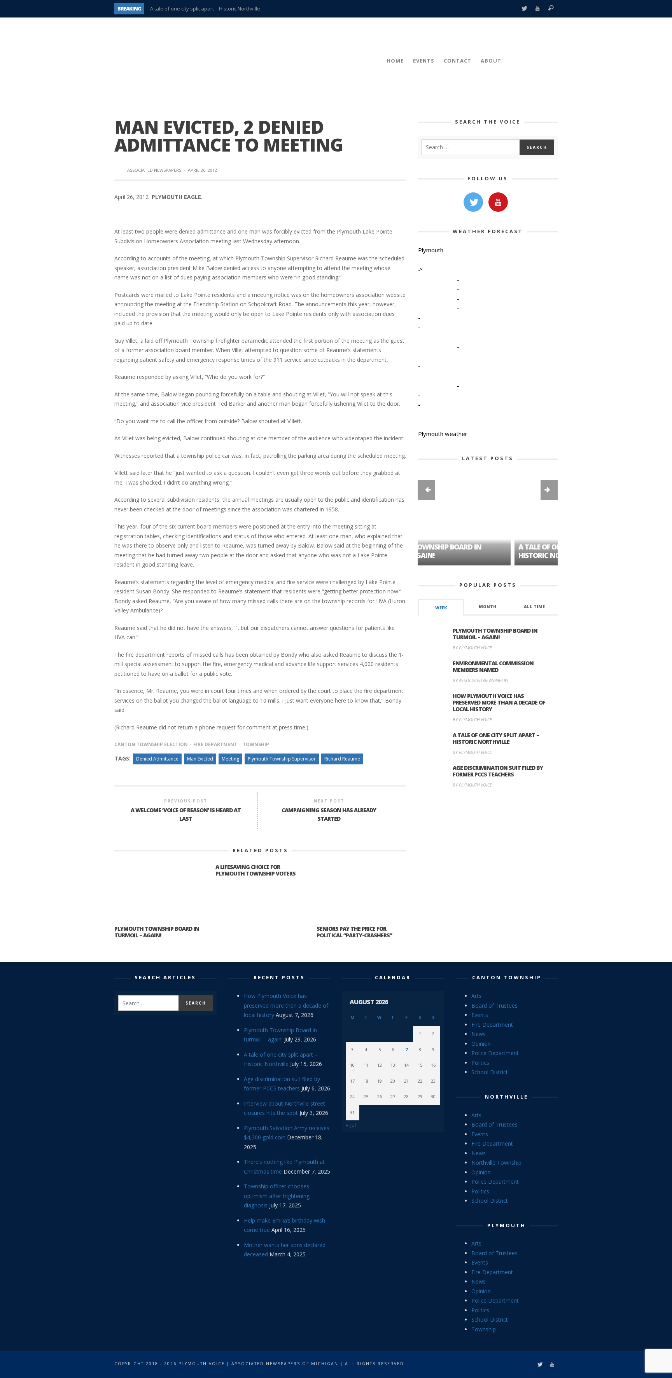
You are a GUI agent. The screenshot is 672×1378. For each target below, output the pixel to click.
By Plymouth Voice (472, 648)
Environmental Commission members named (493, 666)
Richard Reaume (342, 758)
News (478, 1034)
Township (256, 744)
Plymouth (506, 1225)
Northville (506, 1096)
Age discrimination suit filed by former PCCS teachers (498, 771)
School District (489, 1072)
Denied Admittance (157, 758)
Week (441, 608)
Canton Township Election (151, 744)
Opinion (481, 1043)
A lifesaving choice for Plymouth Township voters (255, 870)
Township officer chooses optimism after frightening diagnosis (277, 1196)
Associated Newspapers (154, 170)
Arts (476, 995)
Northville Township (496, 1162)
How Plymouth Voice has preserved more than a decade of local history (499, 702)
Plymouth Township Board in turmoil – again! (156, 932)
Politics (480, 1062)
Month (487, 606)
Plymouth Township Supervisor (282, 758)
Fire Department (215, 744)
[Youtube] (537, 8)
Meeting (230, 758)
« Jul (351, 1125)
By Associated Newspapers (480, 680)
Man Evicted (200, 758)
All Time (534, 606)
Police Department (495, 1053)
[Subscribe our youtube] (498, 202)
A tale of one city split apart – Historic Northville (205, 8)
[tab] (441, 607)
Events (479, 1015)
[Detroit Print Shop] (488, 830)
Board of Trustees (494, 1005)
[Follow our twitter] (473, 202)
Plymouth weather (442, 434)
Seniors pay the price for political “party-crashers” (354, 932)
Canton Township (506, 977)
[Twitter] (524, 8)
